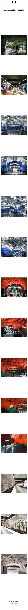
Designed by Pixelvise (20, 608)
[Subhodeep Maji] (14, 2)
